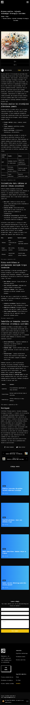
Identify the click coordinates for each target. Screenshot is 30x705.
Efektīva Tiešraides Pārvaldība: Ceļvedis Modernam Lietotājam (12, 489)
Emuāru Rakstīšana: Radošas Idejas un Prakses (14, 552)
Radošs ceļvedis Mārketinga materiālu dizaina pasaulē (14, 583)
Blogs (7, 16)
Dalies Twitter (22, 447)
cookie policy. (8, 702)
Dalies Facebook (10, 447)
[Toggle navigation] (27, 2)
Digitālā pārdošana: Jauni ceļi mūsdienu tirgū (12, 521)
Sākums (2, 16)
